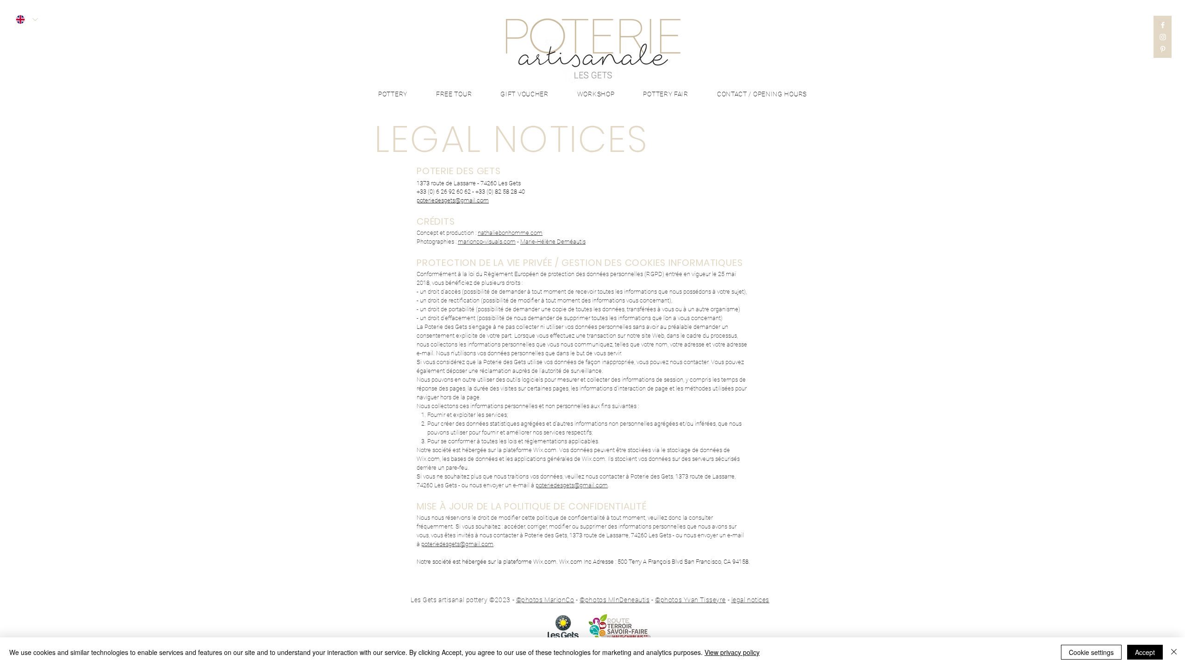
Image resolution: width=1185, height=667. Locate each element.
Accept (1145, 652)
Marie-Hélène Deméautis (553, 241)
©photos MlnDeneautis (614, 600)
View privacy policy (732, 652)
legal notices (750, 600)
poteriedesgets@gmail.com (572, 485)
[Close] (1173, 652)
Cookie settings (1091, 652)
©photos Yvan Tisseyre (690, 600)
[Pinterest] (1163, 49)
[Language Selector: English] (26, 19)
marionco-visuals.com (487, 241)
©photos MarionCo (545, 600)
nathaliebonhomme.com (510, 232)
